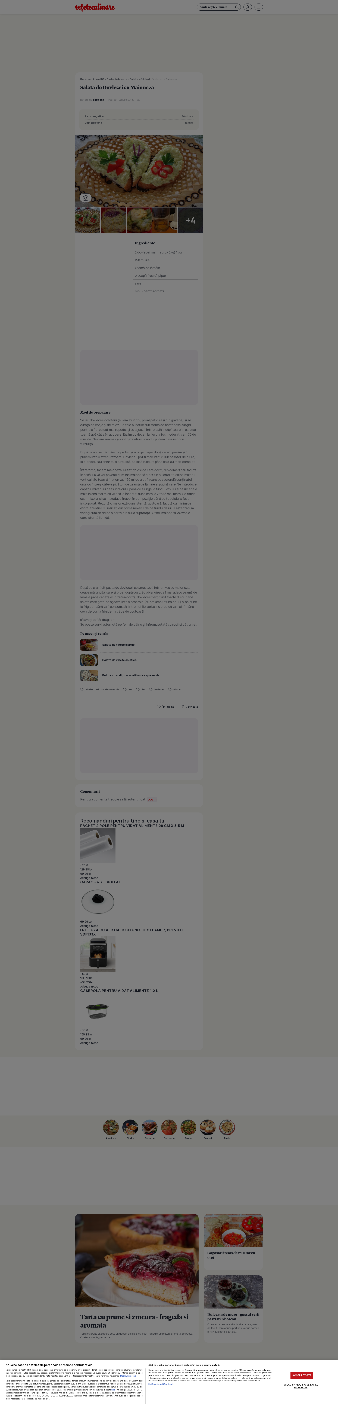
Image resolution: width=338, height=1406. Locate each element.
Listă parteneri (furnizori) (161, 1384)
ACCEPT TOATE (301, 1375)
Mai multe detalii (128, 1375)
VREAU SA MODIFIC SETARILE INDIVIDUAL (301, 1386)
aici (113, 1389)
